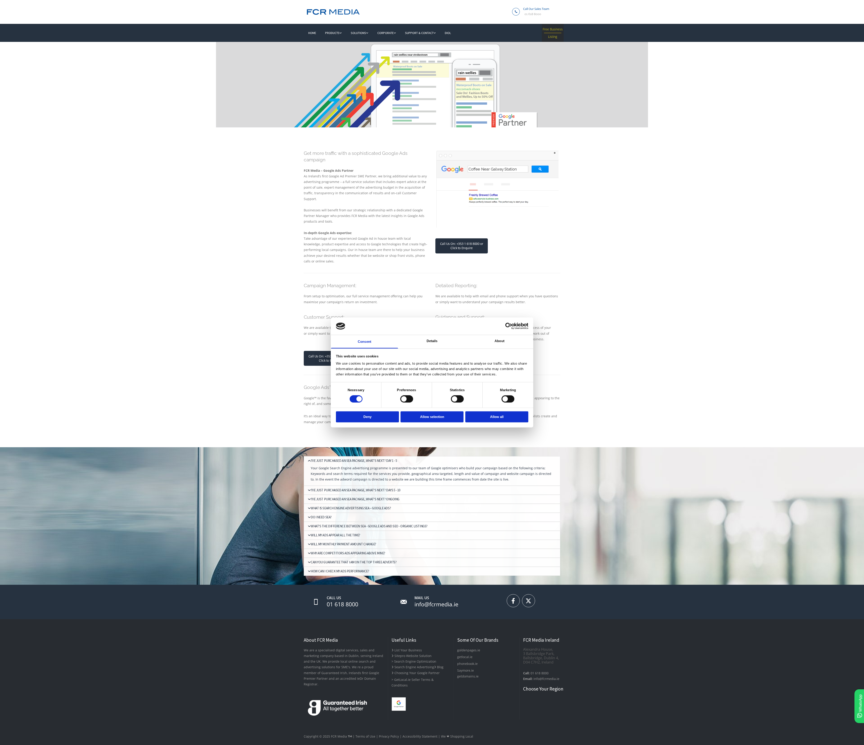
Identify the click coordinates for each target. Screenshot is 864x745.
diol (448, 33)
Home (312, 33)
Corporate (385, 33)
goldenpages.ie (468, 650)
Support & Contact (419, 33)
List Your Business (407, 650)
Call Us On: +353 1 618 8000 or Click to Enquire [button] (461, 246)
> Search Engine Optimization (414, 661)
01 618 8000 (532, 14)
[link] (333, 33)
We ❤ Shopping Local (457, 736)
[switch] (406, 399)
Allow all (497, 417)
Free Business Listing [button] (553, 32)
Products (332, 33)
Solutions (358, 33)
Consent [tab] (364, 341)
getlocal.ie (464, 657)
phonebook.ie (467, 663)
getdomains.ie (468, 676)
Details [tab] (432, 341)
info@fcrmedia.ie (436, 604)
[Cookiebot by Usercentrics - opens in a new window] (508, 326)
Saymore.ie (465, 670)
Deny (367, 417)
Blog (438, 667)
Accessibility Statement (420, 736)
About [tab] (499, 341)
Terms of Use (365, 736)
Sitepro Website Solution (412, 656)
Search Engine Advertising (413, 667)
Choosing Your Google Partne (415, 673)
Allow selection (432, 417)
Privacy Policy (389, 736)
